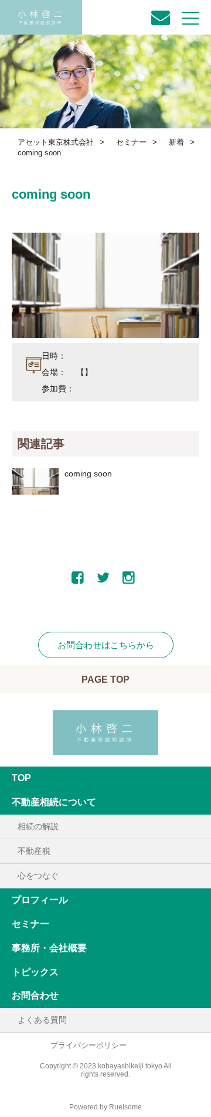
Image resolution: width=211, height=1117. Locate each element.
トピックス (35, 972)
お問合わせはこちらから (105, 645)
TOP (21, 778)
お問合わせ (35, 995)
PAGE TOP (105, 679)
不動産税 (34, 851)
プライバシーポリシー (88, 1045)
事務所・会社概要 (49, 948)
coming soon (88, 473)
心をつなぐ (38, 875)
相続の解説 (38, 826)
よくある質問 (42, 1019)
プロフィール (40, 900)
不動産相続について (54, 802)
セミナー (30, 924)
